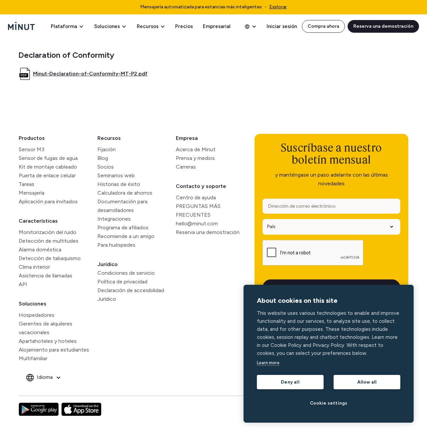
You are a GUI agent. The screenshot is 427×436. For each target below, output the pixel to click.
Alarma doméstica (40, 249)
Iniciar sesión (282, 26)
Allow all (367, 382)
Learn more (268, 362)
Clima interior (34, 267)
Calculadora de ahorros (124, 193)
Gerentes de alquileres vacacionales (45, 328)
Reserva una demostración (383, 26)
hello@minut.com (197, 223)
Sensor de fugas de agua (48, 158)
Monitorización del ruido (47, 232)
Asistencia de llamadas (45, 275)
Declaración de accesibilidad (130, 290)
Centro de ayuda (196, 197)
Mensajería (31, 193)
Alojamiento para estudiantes (54, 350)
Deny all (290, 382)
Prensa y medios (195, 158)
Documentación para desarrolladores (122, 205)
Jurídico (107, 264)
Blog (102, 158)
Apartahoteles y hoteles (48, 341)
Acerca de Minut (196, 149)
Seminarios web (116, 175)
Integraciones (114, 219)
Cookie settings (329, 403)
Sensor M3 (31, 149)
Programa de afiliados (122, 227)
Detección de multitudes (48, 241)
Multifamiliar (33, 358)
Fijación (106, 149)
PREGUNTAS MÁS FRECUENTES (198, 210)
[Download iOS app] (81, 409)
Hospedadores (36, 315)
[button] (67, 26)
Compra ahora (323, 26)
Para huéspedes (116, 245)
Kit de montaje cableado (48, 167)
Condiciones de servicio (126, 273)
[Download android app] (39, 409)
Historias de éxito (118, 184)
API (23, 284)
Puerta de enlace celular (47, 175)
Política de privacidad (122, 281)
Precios (184, 26)
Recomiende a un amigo (125, 236)
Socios (105, 167)
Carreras (186, 167)
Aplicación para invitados (48, 201)
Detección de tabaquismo (50, 258)
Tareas (26, 184)
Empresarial (217, 26)
